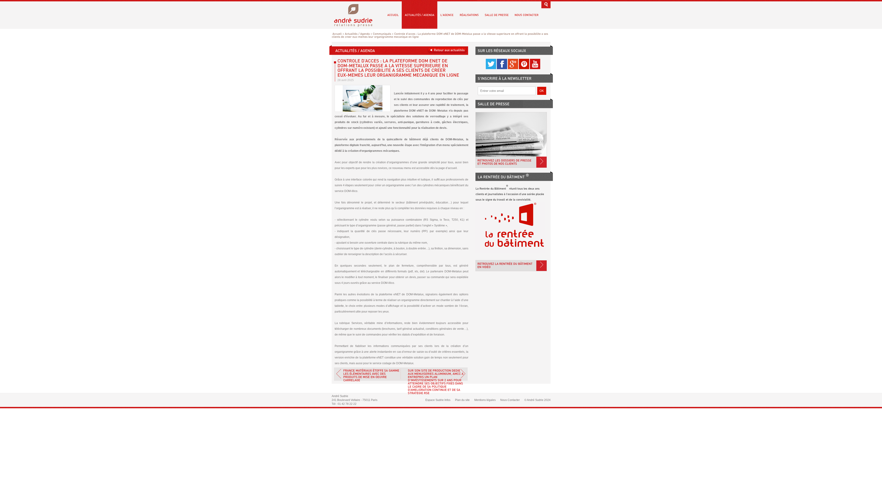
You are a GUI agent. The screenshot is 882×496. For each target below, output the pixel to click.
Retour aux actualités (447, 50)
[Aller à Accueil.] (337, 33)
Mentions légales (485, 400)
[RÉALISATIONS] (469, 15)
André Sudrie (355, 14)
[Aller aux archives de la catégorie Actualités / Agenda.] (357, 33)
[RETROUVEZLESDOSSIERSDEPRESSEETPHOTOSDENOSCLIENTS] (511, 140)
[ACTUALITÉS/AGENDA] (419, 15)
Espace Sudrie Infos (437, 400)
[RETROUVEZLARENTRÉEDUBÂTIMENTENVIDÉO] (511, 265)
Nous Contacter (510, 400)
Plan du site (462, 400)
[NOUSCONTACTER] (526, 15)
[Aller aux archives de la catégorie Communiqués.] (382, 33)
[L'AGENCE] (447, 15)
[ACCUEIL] (393, 15)
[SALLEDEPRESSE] (497, 15)
